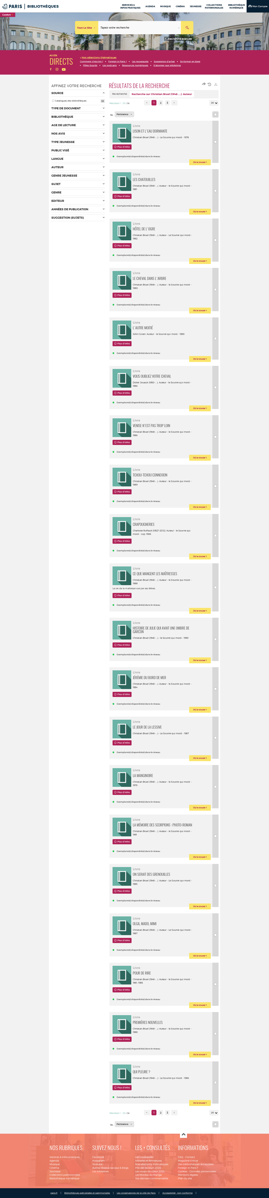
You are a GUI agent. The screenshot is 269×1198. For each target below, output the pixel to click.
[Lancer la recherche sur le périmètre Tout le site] (187, 27)
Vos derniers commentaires (151, 1178)
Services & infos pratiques (65, 1157)
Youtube (97, 1164)
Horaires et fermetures (148, 1160)
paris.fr (53, 1193)
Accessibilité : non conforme (177, 1193)
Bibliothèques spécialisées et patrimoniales (87, 1193)
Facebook (98, 1157)
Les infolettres (100, 1171)
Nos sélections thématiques (151, 1164)
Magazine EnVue (188, 1160)
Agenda (54, 1160)
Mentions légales (188, 1174)
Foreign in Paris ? (188, 1167)
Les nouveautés (144, 1157)
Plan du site (185, 1178)
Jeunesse (55, 1171)
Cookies (182, 1171)
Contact (190, 1157)
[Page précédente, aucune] (147, 102)
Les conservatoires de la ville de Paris (136, 1193)
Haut (183, 1134)
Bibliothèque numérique (64, 1178)
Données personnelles (202, 1171)
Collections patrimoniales (65, 1174)
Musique (55, 1164)
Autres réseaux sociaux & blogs (110, 1167)
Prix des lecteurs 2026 (148, 1167)
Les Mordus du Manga (148, 1174)
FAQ (180, 1157)
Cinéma (54, 1167)
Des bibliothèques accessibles (196, 1164)
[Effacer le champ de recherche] (179, 27)
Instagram (98, 1160)
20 (212, 102)
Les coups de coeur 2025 (150, 1171)
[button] (258, 6)
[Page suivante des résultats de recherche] (174, 102)
